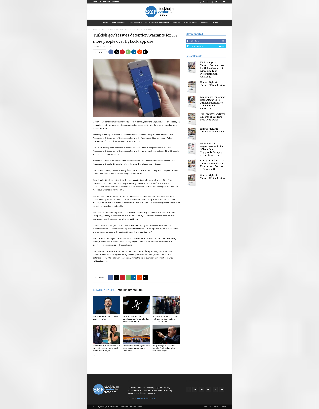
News (95, 29)
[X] (220, 1)
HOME (105, 23)
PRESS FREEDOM (135, 23)
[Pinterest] (122, 51)
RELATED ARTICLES (104, 290)
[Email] (145, 51)
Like (222, 41)
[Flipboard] (208, 1)
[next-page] (98, 355)
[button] (200, 2)
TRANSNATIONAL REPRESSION (157, 23)
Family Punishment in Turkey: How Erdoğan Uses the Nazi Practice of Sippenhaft (212, 165)
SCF (96, 46)
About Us (97, 1)
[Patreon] (216, 1)
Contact (106, 1)
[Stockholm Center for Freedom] (159, 12)
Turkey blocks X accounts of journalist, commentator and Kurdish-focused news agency (136, 319)
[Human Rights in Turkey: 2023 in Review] (192, 180)
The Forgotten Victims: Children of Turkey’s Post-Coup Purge (212, 117)
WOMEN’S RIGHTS (191, 23)
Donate (115, 1)
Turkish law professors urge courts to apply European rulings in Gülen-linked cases (136, 348)
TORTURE (176, 23)
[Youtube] (224, 1)
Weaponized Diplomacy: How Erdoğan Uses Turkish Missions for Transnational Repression (213, 103)
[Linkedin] (212, 1)
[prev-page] (94, 355)
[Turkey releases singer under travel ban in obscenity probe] (106, 305)
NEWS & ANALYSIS (118, 23)
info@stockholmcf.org (146, 398)
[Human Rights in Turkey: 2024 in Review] (192, 133)
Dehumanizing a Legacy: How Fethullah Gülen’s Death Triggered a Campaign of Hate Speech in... (212, 149)
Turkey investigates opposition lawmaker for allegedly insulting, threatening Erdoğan (164, 348)
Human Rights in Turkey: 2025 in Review (212, 83)
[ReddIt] (139, 51)
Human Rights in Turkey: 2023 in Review (212, 177)
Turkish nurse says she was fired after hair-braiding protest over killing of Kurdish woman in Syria (106, 348)
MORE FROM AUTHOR (130, 290)
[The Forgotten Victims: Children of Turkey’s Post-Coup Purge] (192, 119)
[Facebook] (203, 1)
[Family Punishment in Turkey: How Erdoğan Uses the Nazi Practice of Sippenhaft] (192, 165)
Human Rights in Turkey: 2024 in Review (212, 130)
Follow (221, 46)
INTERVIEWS (217, 23)
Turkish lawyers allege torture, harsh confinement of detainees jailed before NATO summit (165, 319)
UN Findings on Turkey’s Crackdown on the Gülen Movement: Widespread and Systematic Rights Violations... (212, 69)
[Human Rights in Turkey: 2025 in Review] (192, 87)
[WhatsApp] (128, 51)
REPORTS (204, 23)
